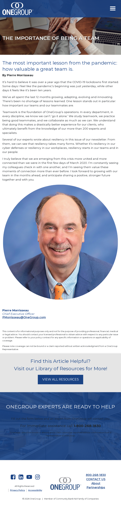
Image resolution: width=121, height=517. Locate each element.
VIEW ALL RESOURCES (60, 379)
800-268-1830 (96, 475)
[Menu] (113, 8)
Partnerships (95, 487)
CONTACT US (95, 479)
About (95, 483)
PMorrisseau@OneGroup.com (24, 317)
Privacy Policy (17, 490)
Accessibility (35, 490)
